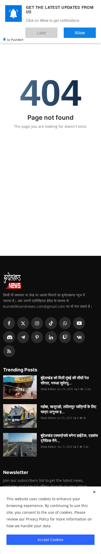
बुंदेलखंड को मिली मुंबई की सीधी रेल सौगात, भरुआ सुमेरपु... (65, 380)
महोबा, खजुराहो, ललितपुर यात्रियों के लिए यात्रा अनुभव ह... (68, 409)
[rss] (9, 351)
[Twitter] (23, 323)
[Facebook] (9, 323)
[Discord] (9, 337)
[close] (94, 492)
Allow (85, 30)
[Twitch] (65, 337)
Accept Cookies (50, 539)
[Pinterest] (37, 337)
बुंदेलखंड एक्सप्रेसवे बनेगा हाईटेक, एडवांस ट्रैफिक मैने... (69, 438)
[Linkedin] (51, 337)
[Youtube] (79, 323)
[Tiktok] (51, 323)
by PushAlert (15, 36)
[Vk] (79, 337)
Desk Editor (48, 389)
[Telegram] (23, 337)
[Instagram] (37, 323)
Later (57, 30)
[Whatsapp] (65, 323)
